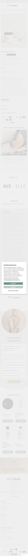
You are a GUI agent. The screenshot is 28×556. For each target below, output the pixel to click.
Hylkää (13, 287)
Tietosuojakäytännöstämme (12, 279)
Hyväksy (13, 283)
